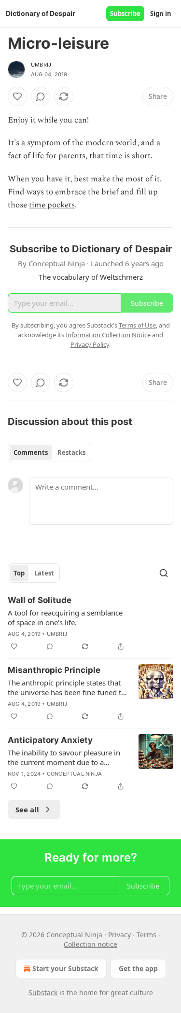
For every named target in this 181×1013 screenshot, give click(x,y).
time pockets (52, 205)
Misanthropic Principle (54, 670)
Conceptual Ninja (74, 773)
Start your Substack (65, 968)
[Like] (17, 96)
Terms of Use (137, 325)
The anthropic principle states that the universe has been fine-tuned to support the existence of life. (66, 687)
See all (27, 809)
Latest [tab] (44, 573)
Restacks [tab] (71, 452)
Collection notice (90, 944)
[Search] (163, 573)
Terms (146, 934)
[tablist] (49, 452)
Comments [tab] (31, 452)
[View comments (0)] (40, 96)
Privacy (119, 934)
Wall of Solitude (39, 600)
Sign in (160, 13)
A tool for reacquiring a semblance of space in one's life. (65, 617)
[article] (90, 623)
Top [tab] (19, 573)
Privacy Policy (89, 344)
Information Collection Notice (108, 334)
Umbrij (41, 64)
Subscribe (125, 13)
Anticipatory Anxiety (50, 740)
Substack (42, 992)
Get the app (138, 968)
